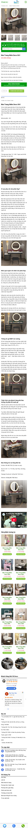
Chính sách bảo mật (6, 790)
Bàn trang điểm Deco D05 (7, 598)
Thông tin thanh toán (7, 100)
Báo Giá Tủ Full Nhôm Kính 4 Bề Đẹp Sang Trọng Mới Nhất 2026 (15, 751)
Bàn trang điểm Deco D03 (7, 548)
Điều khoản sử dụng (6, 782)
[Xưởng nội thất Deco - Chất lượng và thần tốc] (16, 2)
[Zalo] (14, 825)
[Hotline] (23, 825)
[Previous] (3, 20)
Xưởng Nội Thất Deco (11, 477)
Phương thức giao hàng (7, 787)
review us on (11, 688)
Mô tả (2, 97)
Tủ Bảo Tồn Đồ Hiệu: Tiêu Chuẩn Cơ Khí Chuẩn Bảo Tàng (15, 760)
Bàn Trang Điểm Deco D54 (7, 622)
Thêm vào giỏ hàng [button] (7, 554)
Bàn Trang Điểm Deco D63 (7, 573)
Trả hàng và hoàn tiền (6, 793)
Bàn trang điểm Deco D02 (20, 647)
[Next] (24, 20)
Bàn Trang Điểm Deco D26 (21, 573)
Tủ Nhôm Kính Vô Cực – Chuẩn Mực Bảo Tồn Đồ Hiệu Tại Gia (15, 769)
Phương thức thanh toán (7, 785)
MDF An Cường (15, 339)
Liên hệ (3, 780)
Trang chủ (4, 6)
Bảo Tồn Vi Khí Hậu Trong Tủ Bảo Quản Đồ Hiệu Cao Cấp (15, 765)
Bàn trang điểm (14, 6)
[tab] (14, 97)
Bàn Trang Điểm (7, 104)
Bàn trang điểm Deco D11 (20, 548)
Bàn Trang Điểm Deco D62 (21, 598)
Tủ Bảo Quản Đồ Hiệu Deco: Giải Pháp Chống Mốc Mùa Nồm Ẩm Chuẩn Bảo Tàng (15, 755)
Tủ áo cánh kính (5, 798)
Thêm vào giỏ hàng (16, 91)
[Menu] (4, 2)
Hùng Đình (12, 693)
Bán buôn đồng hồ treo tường (9, 795)
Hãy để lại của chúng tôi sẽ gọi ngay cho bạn (15, 45)
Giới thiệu (3, 777)
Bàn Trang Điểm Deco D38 (21, 622)
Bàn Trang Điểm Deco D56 (7, 647)
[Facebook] (4, 825)
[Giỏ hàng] (25, 2)
